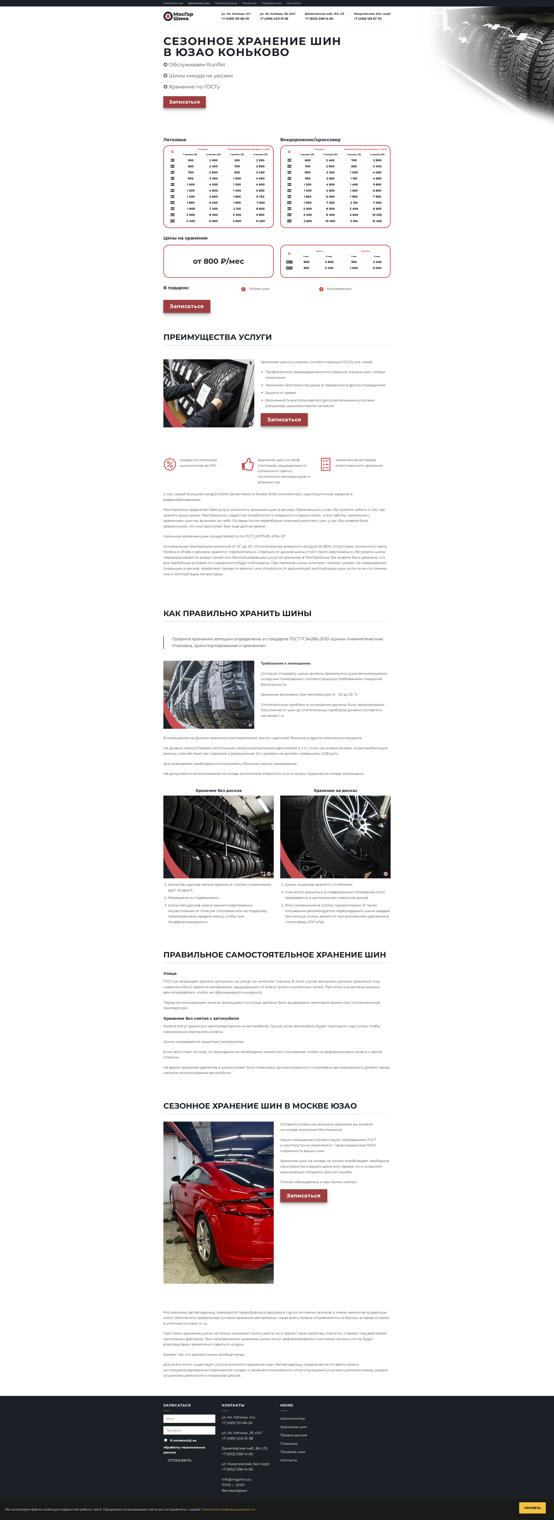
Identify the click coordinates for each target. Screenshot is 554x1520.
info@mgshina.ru (237, 1479)
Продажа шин (271, 3)
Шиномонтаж (173, 3)
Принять (532, 1508)
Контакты (294, 3)
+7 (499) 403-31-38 (237, 1438)
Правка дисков (226, 3)
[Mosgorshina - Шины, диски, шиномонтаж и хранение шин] (178, 16)
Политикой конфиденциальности (228, 1509)
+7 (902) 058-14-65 (237, 1454)
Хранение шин (199, 3)
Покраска (249, 3)
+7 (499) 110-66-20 (237, 1423)
